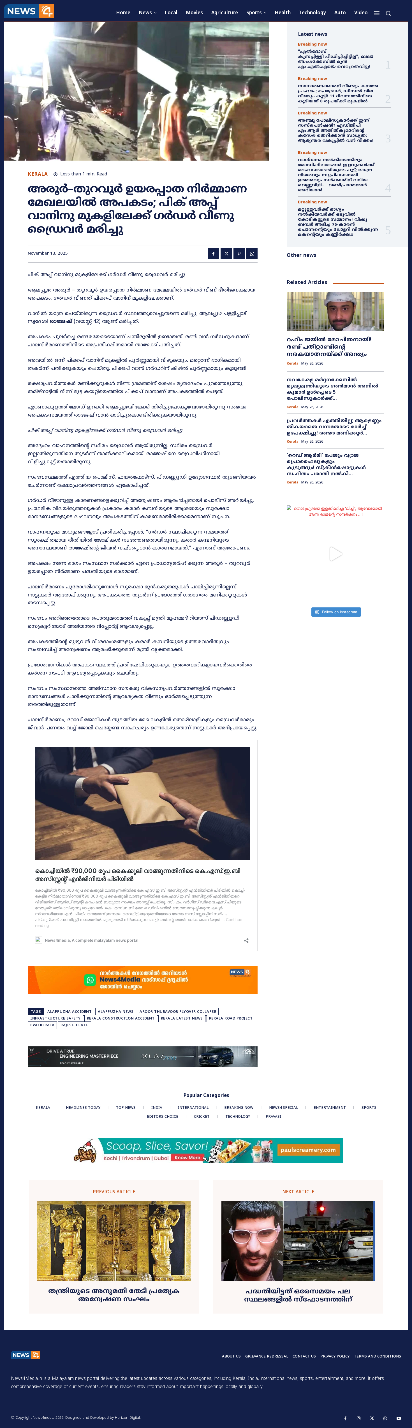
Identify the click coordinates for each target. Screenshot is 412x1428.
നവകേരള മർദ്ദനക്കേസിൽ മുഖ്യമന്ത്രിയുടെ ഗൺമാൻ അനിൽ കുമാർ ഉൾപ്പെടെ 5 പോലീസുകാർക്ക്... (332, 389)
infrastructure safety (55, 1018)
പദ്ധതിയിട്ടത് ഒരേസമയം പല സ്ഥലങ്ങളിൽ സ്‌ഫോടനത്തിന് (298, 1296)
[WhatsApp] (252, 253)
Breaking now (312, 45)
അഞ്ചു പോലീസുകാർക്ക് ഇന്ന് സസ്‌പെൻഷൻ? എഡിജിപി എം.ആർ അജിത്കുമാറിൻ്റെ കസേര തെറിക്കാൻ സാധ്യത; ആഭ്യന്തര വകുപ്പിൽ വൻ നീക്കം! (336, 131)
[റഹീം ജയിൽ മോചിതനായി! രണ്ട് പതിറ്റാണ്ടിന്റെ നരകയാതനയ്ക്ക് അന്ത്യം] (335, 311)
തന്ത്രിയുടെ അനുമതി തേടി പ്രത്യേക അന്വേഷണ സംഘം (114, 1296)
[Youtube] (399, 1418)
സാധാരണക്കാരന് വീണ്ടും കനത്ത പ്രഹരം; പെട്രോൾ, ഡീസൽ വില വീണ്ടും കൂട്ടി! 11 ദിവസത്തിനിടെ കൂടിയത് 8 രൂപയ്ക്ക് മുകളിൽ (338, 94)
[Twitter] (226, 253)
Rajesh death (75, 1025)
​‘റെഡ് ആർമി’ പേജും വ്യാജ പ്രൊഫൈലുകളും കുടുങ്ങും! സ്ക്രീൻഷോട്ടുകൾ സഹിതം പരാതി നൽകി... (326, 465)
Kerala (38, 174)
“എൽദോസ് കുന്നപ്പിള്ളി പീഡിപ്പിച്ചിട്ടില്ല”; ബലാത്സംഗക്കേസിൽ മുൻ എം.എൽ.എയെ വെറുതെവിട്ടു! (335, 59)
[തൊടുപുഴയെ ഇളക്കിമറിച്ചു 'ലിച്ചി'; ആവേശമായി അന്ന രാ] (335, 554)
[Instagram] (358, 1418)
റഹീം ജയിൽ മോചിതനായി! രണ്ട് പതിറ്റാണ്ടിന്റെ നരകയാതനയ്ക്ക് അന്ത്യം (329, 347)
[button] (388, 13)
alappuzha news (115, 1012)
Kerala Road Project (231, 1018)
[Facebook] (213, 253)
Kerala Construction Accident (121, 1018)
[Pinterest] (239, 253)
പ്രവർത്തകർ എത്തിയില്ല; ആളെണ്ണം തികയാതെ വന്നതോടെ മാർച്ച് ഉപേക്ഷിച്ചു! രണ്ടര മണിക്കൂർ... (334, 427)
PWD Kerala (42, 1025)
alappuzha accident (69, 1012)
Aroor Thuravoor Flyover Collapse (178, 1012)
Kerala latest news (182, 1018)
